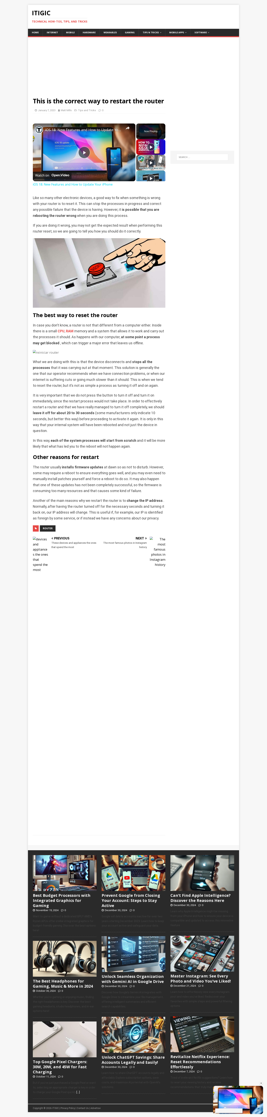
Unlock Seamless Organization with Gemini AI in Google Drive (133, 979)
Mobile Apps (176, 32)
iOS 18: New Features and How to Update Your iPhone (83, 129)
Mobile (70, 32)
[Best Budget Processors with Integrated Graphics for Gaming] (65, 889)
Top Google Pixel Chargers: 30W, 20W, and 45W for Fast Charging (60, 1067)
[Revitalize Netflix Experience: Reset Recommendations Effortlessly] (202, 1050)
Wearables (110, 32)
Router (48, 528)
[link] (39, 130)
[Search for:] (202, 157)
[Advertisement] (133, 64)
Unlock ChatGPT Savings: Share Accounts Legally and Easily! (133, 1060)
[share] (127, 128)
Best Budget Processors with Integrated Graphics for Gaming (61, 900)
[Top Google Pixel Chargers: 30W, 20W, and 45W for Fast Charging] (65, 1055)
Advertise (95, 1108)
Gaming (130, 32)
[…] (78, 1092)
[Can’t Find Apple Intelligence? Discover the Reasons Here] (202, 889)
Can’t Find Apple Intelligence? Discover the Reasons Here (200, 898)
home (35, 32)
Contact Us (83, 1108)
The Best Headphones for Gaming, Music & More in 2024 (63, 983)
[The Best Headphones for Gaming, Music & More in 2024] (65, 974)
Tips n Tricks (151, 32)
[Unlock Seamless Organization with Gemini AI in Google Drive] (133, 970)
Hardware (89, 32)
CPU (61, 331)
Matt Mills (66, 110)
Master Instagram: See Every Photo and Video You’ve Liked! (200, 978)
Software (200, 32)
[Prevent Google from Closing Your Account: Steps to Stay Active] (133, 889)
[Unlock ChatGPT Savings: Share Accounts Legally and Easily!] (133, 1050)
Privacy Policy (68, 1108)
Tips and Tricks (87, 110)
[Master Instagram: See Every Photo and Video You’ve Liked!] (202, 969)
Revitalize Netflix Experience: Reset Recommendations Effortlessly (200, 1061)
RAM (69, 331)
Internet (52, 32)
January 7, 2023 (47, 110)
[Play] (151, 147)
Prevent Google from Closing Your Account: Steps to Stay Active (131, 900)
